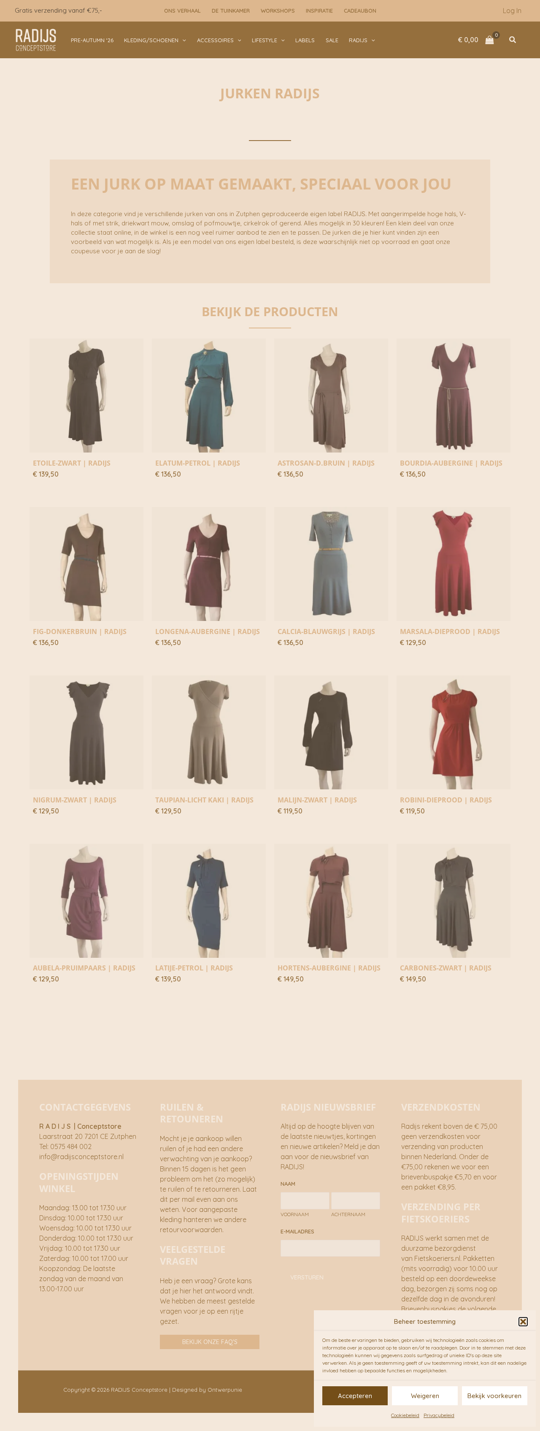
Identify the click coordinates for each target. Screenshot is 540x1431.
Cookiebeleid (405, 1415)
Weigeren (425, 1396)
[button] (523, 1321)
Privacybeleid (439, 1415)
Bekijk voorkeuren (494, 1396)
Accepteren (355, 1396)
